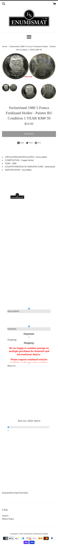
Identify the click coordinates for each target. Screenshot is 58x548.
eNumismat (28, 534)
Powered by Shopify (40, 534)
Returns (11, 365)
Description (13, 311)
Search (5, 516)
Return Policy (8, 519)
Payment (11, 328)
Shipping (11, 339)
